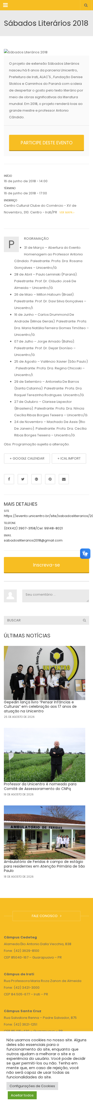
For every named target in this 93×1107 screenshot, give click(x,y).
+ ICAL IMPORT (69, 458)
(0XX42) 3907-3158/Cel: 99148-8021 (33, 528)
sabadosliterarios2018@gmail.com (33, 540)
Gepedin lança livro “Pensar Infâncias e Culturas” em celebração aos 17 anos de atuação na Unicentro (40, 707)
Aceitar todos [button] (22, 1095)
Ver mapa (65, 212)
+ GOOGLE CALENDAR (27, 458)
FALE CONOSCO (45, 915)
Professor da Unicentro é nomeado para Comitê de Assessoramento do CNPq (40, 786)
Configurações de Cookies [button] (32, 1086)
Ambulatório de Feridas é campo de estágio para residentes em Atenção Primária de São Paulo (44, 866)
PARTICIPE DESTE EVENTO (47, 143)
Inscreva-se (46, 565)
